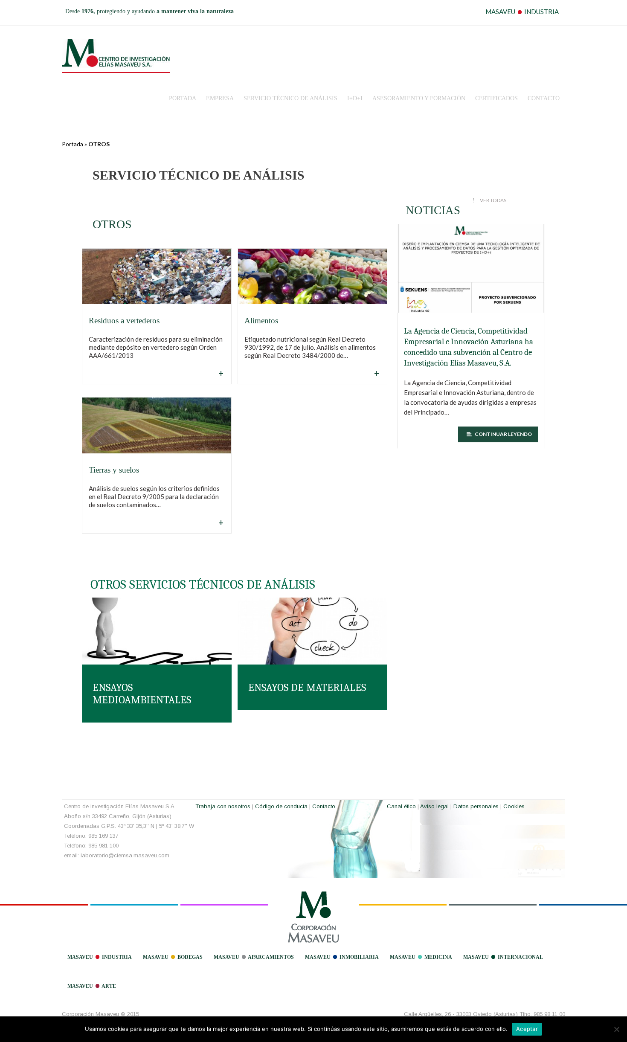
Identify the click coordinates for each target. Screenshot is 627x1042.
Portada (72, 144)
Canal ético (401, 806)
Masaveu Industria (99, 957)
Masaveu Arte (91, 986)
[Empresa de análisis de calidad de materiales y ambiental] (116, 53)
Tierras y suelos (114, 469)
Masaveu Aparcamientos (254, 957)
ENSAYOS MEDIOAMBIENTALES (142, 693)
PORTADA (182, 98)
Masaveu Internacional (503, 957)
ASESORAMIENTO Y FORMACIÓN (418, 98)
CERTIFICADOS (496, 98)
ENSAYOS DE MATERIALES (307, 687)
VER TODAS (493, 200)
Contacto (323, 806)
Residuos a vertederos (124, 320)
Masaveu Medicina (421, 957)
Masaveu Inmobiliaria (342, 957)
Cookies (514, 806)
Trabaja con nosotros (222, 806)
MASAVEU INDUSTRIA (522, 11)
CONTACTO (544, 98)
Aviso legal (434, 806)
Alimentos (261, 320)
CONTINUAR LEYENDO (503, 434)
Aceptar (527, 1028)
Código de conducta (281, 806)
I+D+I (355, 98)
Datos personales (476, 806)
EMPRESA (220, 98)
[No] (616, 1029)
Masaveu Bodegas (173, 957)
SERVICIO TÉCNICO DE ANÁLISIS (290, 98)
